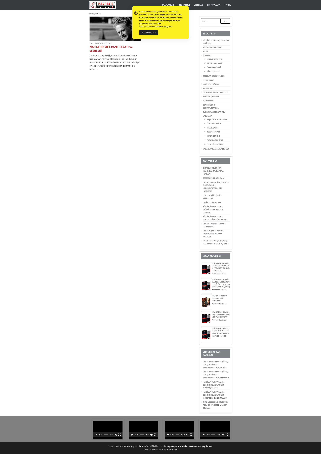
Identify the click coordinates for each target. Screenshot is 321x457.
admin (223, 368)
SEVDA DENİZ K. (213, 136)
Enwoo (158, 449)
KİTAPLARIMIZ (168, 5)
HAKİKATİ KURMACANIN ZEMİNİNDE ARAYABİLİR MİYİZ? (213, 385)
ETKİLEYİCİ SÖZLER (211, 84)
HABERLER (207, 88)
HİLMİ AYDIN (212, 128)
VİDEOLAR (198, 5)
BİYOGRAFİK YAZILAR (212, 47)
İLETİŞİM (227, 5)
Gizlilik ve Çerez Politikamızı (151, 26)
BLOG (205, 51)
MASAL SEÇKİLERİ (214, 63)
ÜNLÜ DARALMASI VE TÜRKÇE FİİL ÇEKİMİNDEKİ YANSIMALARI (216, 364)
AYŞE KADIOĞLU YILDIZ (217, 119)
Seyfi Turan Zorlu (103, 43)
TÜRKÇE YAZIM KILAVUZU (214, 112)
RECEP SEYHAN (213, 132)
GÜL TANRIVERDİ (214, 123)
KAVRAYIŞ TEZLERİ (211, 96)
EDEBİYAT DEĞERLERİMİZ (213, 76)
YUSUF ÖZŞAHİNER (215, 144)
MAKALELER (208, 101)
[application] (108, 429)
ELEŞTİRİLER (208, 80)
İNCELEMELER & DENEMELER (215, 92)
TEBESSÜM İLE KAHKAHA (213, 178)
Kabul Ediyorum (149, 32)
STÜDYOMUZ (184, 5)
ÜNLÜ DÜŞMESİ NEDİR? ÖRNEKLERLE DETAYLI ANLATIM (213, 234)
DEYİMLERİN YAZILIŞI (212, 202)
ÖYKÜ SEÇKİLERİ (214, 67)
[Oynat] (96, 434)
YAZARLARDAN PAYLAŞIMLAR (216, 149)
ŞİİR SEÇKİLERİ (213, 71)
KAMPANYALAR (213, 5)
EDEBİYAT (207, 55)
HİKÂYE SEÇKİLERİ (214, 59)
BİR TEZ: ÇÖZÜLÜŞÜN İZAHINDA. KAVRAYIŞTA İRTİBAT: (213, 171)
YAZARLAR (207, 116)
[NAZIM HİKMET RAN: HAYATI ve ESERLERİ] (115, 28)
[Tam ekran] (119, 434)
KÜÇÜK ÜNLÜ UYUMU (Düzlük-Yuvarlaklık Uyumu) (213, 209)
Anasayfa (93, 13)
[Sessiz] (115, 434)
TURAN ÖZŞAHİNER (215, 140)
